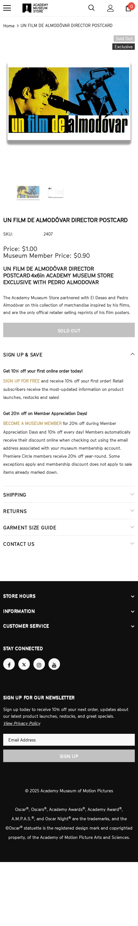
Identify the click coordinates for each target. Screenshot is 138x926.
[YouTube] (54, 658)
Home (8, 25)
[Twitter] (24, 658)
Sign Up (69, 749)
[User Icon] (110, 8)
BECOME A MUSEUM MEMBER (32, 420)
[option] (69, 100)
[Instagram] (39, 658)
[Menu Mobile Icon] (7, 8)
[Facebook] (9, 658)
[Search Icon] (91, 8)
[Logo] (35, 8)
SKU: (8, 233)
